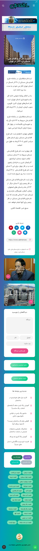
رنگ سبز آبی (15, 462)
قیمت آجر (28, 491)
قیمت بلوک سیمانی (26, 477)
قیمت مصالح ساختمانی (19, 379)
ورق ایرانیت (12, 523)
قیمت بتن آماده (15, 473)
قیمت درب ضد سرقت (25, 523)
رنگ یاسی (27, 457)
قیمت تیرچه (13, 477)
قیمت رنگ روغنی (26, 504)
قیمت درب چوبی (26, 518)
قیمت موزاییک (27, 486)
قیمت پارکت (28, 500)
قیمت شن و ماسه (14, 486)
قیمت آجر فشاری (17, 491)
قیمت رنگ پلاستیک (26, 509)
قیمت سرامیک (12, 509)
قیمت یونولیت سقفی (25, 482)
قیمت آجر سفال (27, 495)
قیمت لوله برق (16, 500)
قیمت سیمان (27, 473)
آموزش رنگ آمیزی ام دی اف (18, 437)
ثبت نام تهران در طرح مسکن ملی (19, 249)
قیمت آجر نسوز (14, 495)
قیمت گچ (17, 513)
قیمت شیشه (27, 513)
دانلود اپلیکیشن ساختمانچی (19, 365)
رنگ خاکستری (26, 462)
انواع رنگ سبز (17, 457)
